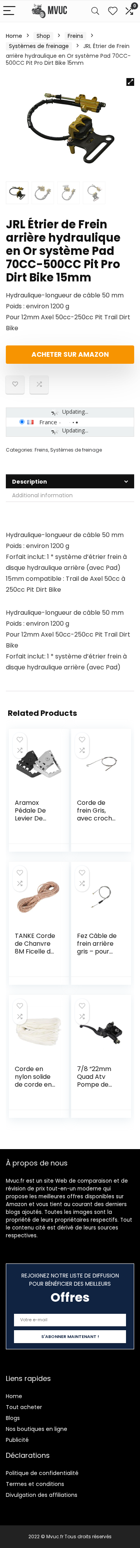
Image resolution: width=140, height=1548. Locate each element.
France (48, 422)
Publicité (17, 1440)
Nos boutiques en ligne (36, 1429)
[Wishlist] (112, 11)
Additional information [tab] (42, 495)
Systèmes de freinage (39, 46)
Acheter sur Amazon (70, 354)
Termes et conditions (35, 1484)
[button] (130, 82)
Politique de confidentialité (42, 1473)
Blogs (13, 1418)
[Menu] (9, 11)
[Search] (95, 11)
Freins (75, 36)
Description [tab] (29, 482)
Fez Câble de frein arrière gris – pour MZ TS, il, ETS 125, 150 (97, 951)
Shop (43, 36)
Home (14, 36)
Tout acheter (24, 1407)
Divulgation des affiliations (41, 1495)
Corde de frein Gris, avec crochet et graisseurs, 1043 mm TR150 (98, 822)
